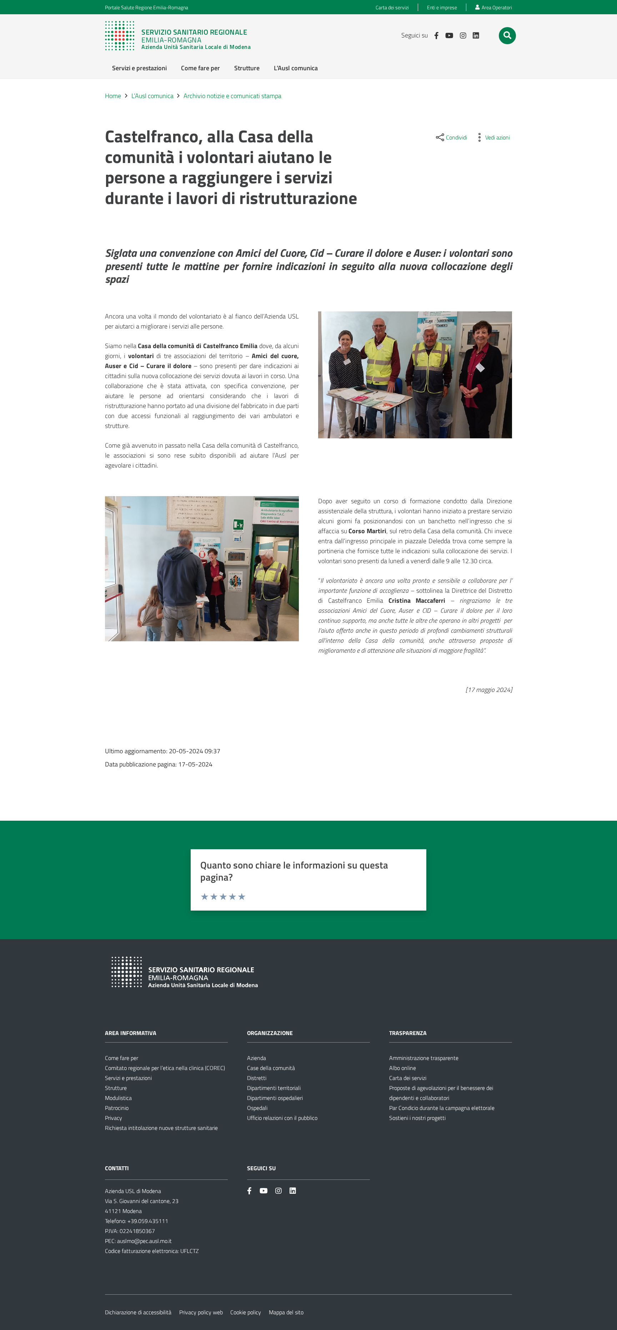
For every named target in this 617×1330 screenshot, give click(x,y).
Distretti (256, 1078)
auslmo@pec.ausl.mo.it (144, 1241)
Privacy (113, 1118)
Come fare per (121, 1058)
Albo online (402, 1068)
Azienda (256, 1058)
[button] (507, 35)
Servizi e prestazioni (128, 1078)
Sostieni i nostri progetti (417, 1118)
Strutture (116, 1088)
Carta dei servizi (407, 1078)
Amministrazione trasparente (423, 1058)
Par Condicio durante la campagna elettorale (442, 1108)
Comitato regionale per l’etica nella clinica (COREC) (165, 1068)
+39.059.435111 (147, 1221)
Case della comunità (271, 1068)
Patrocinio (117, 1108)
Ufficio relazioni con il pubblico (282, 1118)
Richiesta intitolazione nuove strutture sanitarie (161, 1127)
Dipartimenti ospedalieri (275, 1098)
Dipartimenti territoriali (274, 1088)
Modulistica (118, 1098)
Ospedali (257, 1108)
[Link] (181, 35)
